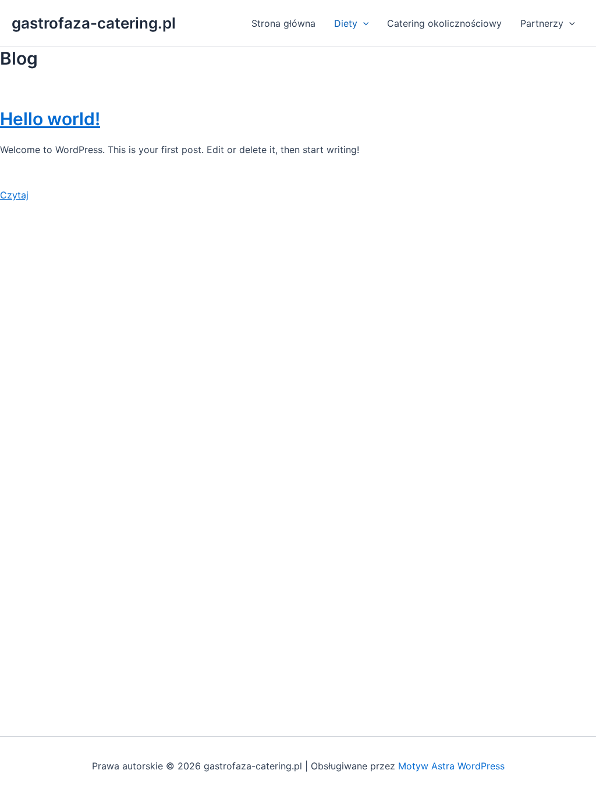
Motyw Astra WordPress (451, 766)
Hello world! (50, 118)
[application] (363, 23)
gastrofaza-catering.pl (94, 23)
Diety (345, 23)
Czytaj (14, 195)
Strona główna (283, 23)
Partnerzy (541, 23)
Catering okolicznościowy (444, 23)
